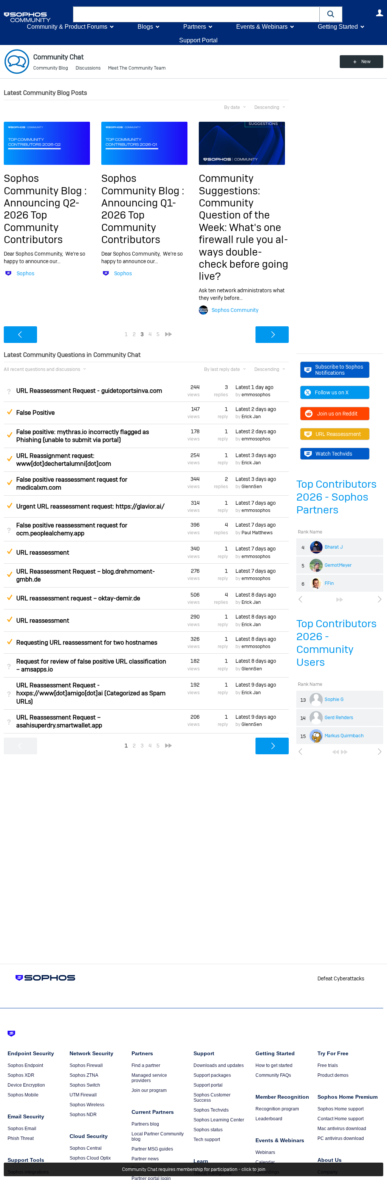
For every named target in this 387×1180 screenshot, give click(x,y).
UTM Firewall (83, 1095)
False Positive (35, 413)
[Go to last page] (340, 599)
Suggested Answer (9, 411)
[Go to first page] (335, 752)
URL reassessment (42, 553)
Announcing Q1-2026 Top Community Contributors (138, 221)
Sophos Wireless (87, 1104)
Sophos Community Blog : (45, 184)
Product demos (332, 1075)
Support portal (208, 1085)
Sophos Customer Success (212, 1097)
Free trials (327, 1065)
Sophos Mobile (23, 1095)
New (366, 62)
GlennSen (251, 487)
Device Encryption (26, 1085)
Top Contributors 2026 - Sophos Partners (336, 497)
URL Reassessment (338, 434)
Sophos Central (86, 1148)
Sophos (25, 273)
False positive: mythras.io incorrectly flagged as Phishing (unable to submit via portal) (82, 436)
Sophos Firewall (86, 1065)
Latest (254, 387)
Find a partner (146, 1065)
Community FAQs (273, 1075)
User (379, 13)
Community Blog (50, 68)
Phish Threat (21, 1138)
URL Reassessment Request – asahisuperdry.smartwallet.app (59, 721)
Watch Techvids (334, 453)
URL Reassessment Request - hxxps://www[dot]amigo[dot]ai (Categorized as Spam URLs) (91, 693)
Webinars (265, 1152)
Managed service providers (149, 1078)
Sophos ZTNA (84, 1075)
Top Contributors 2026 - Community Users (336, 643)
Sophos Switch (85, 1085)
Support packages (212, 1075)
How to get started (274, 1065)
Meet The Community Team (137, 68)
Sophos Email (22, 1128)
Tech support (207, 1139)
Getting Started (338, 26)
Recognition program (277, 1109)
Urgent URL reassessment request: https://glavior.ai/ (90, 506)
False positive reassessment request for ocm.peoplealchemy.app (71, 529)
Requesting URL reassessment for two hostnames (86, 643)
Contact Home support (340, 1118)
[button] (331, 14)
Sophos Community (235, 310)
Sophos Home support (340, 1109)
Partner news (145, 1158)
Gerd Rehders (339, 718)
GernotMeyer (338, 565)
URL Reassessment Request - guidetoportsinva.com (89, 391)
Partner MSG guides (152, 1149)
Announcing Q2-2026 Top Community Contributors (41, 221)
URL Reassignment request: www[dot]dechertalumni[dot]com (63, 460)
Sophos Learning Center (219, 1120)
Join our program (149, 1090)
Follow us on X (331, 392)
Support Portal (198, 40)
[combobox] (196, 14)
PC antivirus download (340, 1138)
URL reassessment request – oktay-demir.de (78, 598)
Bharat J (334, 547)
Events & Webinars (262, 26)
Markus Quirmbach (344, 736)
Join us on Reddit (337, 413)
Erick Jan (251, 417)
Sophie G (334, 699)
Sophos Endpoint (25, 1065)
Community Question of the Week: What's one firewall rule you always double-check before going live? (243, 239)
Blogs (145, 26)
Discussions (88, 68)
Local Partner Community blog (158, 1136)
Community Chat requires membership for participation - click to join (193, 1169)
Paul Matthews (256, 533)
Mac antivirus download (341, 1128)
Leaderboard (268, 1118)
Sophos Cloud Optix (90, 1158)
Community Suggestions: (229, 184)
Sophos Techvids (211, 1110)
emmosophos (255, 395)
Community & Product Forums (67, 26)
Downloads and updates (219, 1065)
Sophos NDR (83, 1114)
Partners (194, 26)
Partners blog (145, 1124)
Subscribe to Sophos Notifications (339, 369)
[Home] (37, 17)
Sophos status (208, 1129)
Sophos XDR (21, 1075)
